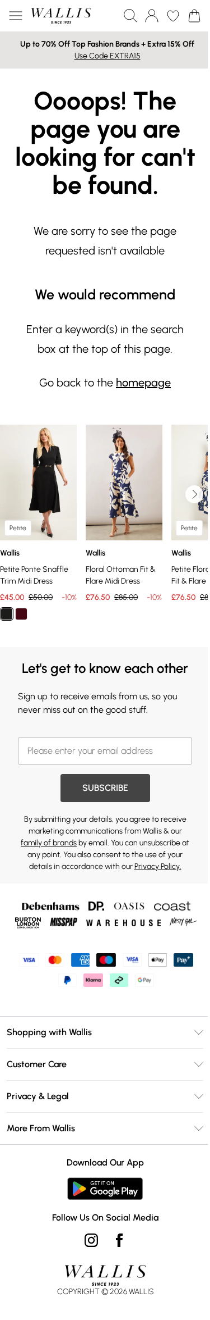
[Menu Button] (15, 15)
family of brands (49, 843)
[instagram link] (91, 1240)
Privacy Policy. (157, 866)
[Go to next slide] (194, 494)
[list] (105, 529)
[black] (7, 614)
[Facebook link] (119, 1240)
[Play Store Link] (105, 1188)
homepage (143, 382)
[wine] (21, 614)
